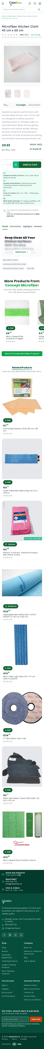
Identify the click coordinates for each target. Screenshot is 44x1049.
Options (11, 544)
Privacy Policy (29, 996)
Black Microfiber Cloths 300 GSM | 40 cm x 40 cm (21, 799)
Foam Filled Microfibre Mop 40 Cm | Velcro (20, 492)
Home (4, 16)
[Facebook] (4, 935)
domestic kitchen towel (13, 268)
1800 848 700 (13, 203)
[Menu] (2, 3)
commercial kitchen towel (14, 264)
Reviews (38, 226)
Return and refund (32, 989)
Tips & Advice (29, 961)
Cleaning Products (9, 961)
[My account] (29, 3)
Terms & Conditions (32, 1000)
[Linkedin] (21, 935)
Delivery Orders (30, 985)
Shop (4, 947)
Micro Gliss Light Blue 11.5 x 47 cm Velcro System (19, 678)
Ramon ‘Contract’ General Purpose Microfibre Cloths (20, 554)
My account (7, 992)
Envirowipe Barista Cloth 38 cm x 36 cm (20, 430)
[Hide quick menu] (41, 1040)
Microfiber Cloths (15, 16)
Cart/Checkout (8, 996)
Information (15, 226)
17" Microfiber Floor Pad (14, 738)
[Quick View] (17, 323)
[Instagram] (10, 935)
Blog (25, 957)
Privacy (5, 1039)
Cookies (23, 1039)
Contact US (29, 992)
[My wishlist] (34, 3)
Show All (30, 268)
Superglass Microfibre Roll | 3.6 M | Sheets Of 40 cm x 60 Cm (19, 616)
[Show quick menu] (39, 1046)
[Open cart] (40, 3)
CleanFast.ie (14, 1036)
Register (5, 989)
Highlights (27, 226)
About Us (28, 947)
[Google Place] (15, 935)
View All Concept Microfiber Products (22, 353)
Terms (14, 1039)
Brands (5, 951)
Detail (5, 226)
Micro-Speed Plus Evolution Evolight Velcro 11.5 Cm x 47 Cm (15, 337)
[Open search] (39, 9)
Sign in (4, 985)
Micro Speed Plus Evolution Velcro (19, 860)
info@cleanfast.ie (12, 928)
